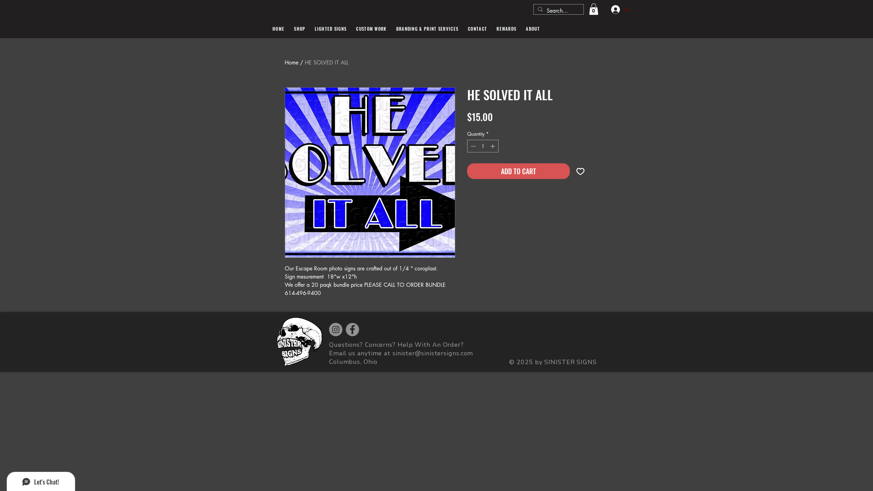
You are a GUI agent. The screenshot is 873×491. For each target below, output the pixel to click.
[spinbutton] (483, 146)
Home (291, 62)
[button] (593, 9)
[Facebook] (352, 329)
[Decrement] (472, 146)
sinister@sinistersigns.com (433, 353)
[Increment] (493, 146)
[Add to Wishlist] (580, 171)
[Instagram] (335, 329)
